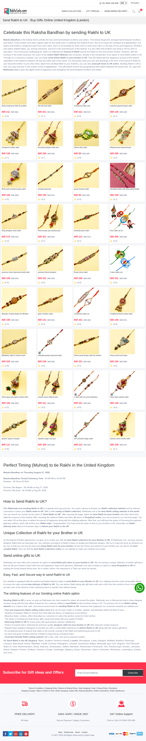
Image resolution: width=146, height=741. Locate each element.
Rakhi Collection (71, 11)
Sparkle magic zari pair (47, 439)
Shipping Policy (51, 688)
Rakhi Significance (117, 691)
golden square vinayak (10, 439)
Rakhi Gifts (73, 691)
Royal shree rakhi (81, 272)
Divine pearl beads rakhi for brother (87, 355)
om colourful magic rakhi (83, 439)
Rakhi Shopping (62, 691)
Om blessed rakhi (44, 106)
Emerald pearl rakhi (81, 231)
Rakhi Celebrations (101, 691)
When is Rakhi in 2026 (45, 691)
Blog (60, 732)
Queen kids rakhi (80, 147)
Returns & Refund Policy (67, 688)
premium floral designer (47, 272)
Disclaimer (113, 688)
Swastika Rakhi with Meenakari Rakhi (124, 189)
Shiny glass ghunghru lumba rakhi (15, 397)
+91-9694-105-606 (110, 3)
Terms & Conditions (36, 688)
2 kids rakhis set (116, 272)
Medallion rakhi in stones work (13, 355)
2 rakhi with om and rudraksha (85, 397)
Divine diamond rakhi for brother (14, 106)
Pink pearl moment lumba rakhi (14, 189)
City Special (93, 11)
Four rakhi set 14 (116, 231)
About (77, 732)
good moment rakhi (81, 189)
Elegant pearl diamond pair (120, 147)
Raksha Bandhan (86, 691)
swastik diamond (44, 189)
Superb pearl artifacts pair (48, 397)
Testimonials (68, 732)
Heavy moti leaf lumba (118, 355)
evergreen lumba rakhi (10, 147)
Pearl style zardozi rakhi (119, 397)
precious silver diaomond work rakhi (16, 272)
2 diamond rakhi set (81, 314)
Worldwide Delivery (116, 11)
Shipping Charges (28, 691)
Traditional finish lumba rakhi (121, 314)
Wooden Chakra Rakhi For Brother (15, 314)
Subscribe (133, 673)
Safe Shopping (84, 688)
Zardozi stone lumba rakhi (120, 439)
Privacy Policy (102, 688)
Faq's (94, 688)
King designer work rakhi (11, 231)
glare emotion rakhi (45, 314)
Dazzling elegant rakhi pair (48, 147)
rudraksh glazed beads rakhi (121, 106)
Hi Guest (135, 3)
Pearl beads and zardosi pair (49, 231)
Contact (84, 732)
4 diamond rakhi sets (82, 106)
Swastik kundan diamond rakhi (50, 355)
